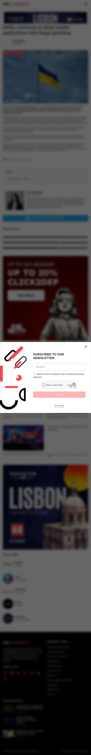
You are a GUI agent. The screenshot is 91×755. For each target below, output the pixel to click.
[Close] (86, 346)
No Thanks (59, 406)
